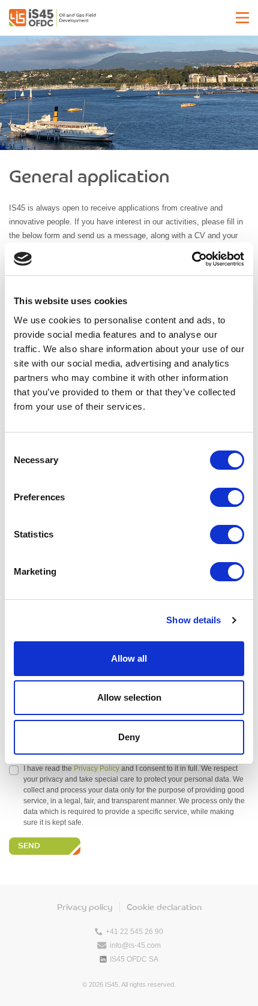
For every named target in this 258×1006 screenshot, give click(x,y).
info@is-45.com (135, 945)
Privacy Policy (96, 768)
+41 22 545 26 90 (134, 931)
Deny (129, 737)
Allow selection (129, 697)
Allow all (129, 658)
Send (29, 846)
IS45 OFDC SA (134, 959)
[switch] (227, 497)
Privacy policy (84, 908)
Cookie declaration (164, 908)
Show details (193, 620)
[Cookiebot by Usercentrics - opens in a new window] (191, 259)
